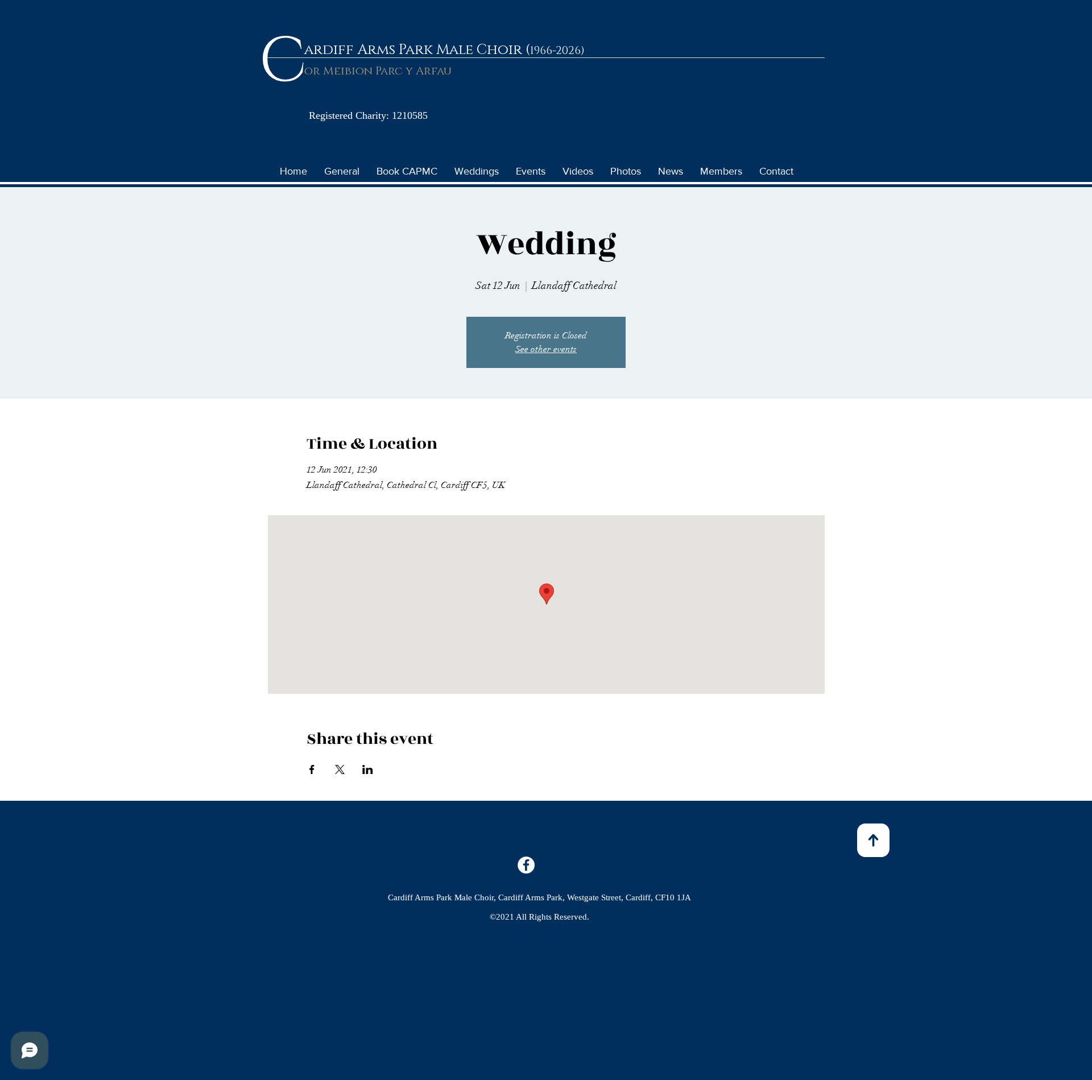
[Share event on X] (339, 769)
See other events (546, 349)
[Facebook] (526, 865)
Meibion (348, 71)
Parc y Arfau (412, 71)
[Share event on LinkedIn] (367, 769)
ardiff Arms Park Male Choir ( (417, 49)
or (313, 71)
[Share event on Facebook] (312, 769)
